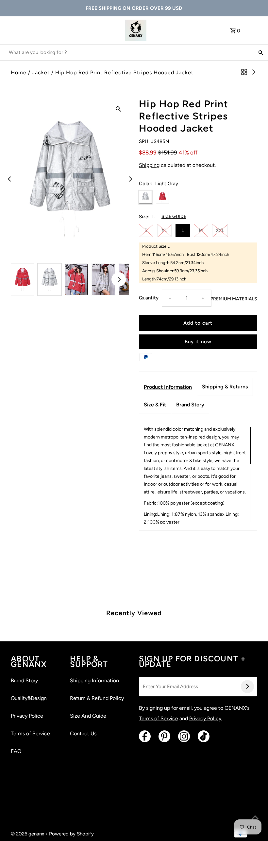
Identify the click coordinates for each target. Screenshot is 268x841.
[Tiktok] (203, 736)
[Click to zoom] (118, 108)
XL (164, 230)
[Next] (130, 179)
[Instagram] (184, 736)
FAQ (16, 751)
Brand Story (190, 405)
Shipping (149, 165)
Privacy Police (27, 716)
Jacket (41, 72)
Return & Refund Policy (97, 698)
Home (18, 72)
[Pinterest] (164, 736)
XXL (220, 230)
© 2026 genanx (28, 834)
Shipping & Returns (225, 387)
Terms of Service (30, 733)
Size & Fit (155, 405)
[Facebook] (145, 736)
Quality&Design (29, 698)
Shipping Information (94, 680)
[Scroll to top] (254, 818)
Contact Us (83, 733)
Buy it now (198, 342)
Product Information (168, 387)
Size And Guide (88, 716)
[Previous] (10, 179)
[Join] (247, 686)
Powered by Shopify (71, 834)
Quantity (149, 298)
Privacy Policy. (205, 718)
